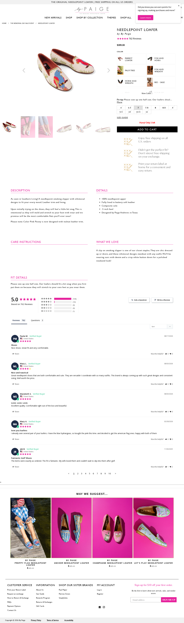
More (119, 102)
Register (100, 594)
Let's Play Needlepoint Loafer (153, 563)
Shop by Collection (90, 17)
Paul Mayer (63, 590)
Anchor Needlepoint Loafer (71, 563)
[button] (166, 354)
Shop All (125, 17)
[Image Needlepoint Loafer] (66, 71)
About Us (40, 590)
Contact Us (11, 610)
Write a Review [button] (163, 300)
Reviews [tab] (16, 320)
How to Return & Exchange (18, 598)
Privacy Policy (36, 620)
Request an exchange (15, 594)
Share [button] (16, 354)
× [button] (178, 5)
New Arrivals (53, 17)
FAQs (9, 602)
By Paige (126, 33)
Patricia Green (64, 594)
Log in (99, 590)
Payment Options (14, 606)
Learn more (145, 17)
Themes (111, 17)
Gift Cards (40, 606)
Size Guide (122, 117)
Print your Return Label (16, 590)
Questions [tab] (35, 320)
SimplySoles (63, 598)
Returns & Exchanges (44, 602)
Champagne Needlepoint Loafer (112, 563)
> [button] (115, 473)
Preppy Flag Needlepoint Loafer (30, 564)
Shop (69, 17)
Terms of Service (53, 620)
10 (109, 473)
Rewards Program (43, 598)
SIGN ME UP (168, 599)
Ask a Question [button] (140, 300)
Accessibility (68, 620)
